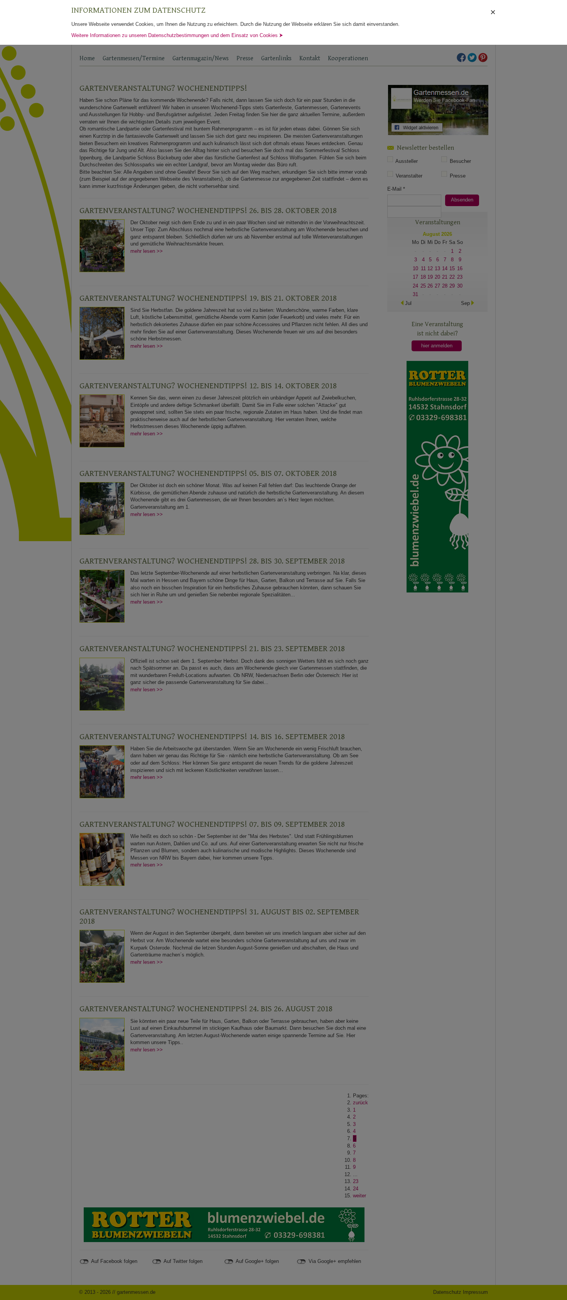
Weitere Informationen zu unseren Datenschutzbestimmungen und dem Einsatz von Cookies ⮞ (177, 35)
